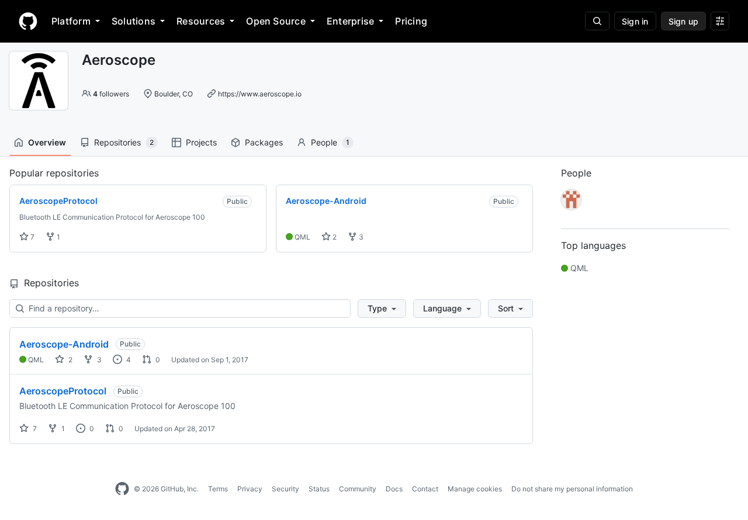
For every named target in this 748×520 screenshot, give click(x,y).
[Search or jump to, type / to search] (597, 21)
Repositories (124, 142)
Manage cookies (475, 488)
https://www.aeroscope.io (260, 93)
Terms (218, 488)
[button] (382, 308)
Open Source (276, 21)
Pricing (411, 21)
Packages (264, 142)
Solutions (133, 21)
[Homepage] (28, 21)
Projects (201, 142)
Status (319, 488)
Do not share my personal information (572, 488)
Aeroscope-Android (64, 344)
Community (357, 488)
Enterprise (350, 21)
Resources (200, 21)
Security (285, 488)
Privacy (249, 488)
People (330, 142)
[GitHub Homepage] (122, 489)
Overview (47, 142)
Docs (394, 488)
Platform (71, 21)
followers (111, 93)
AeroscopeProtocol (62, 391)
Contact (425, 488)
